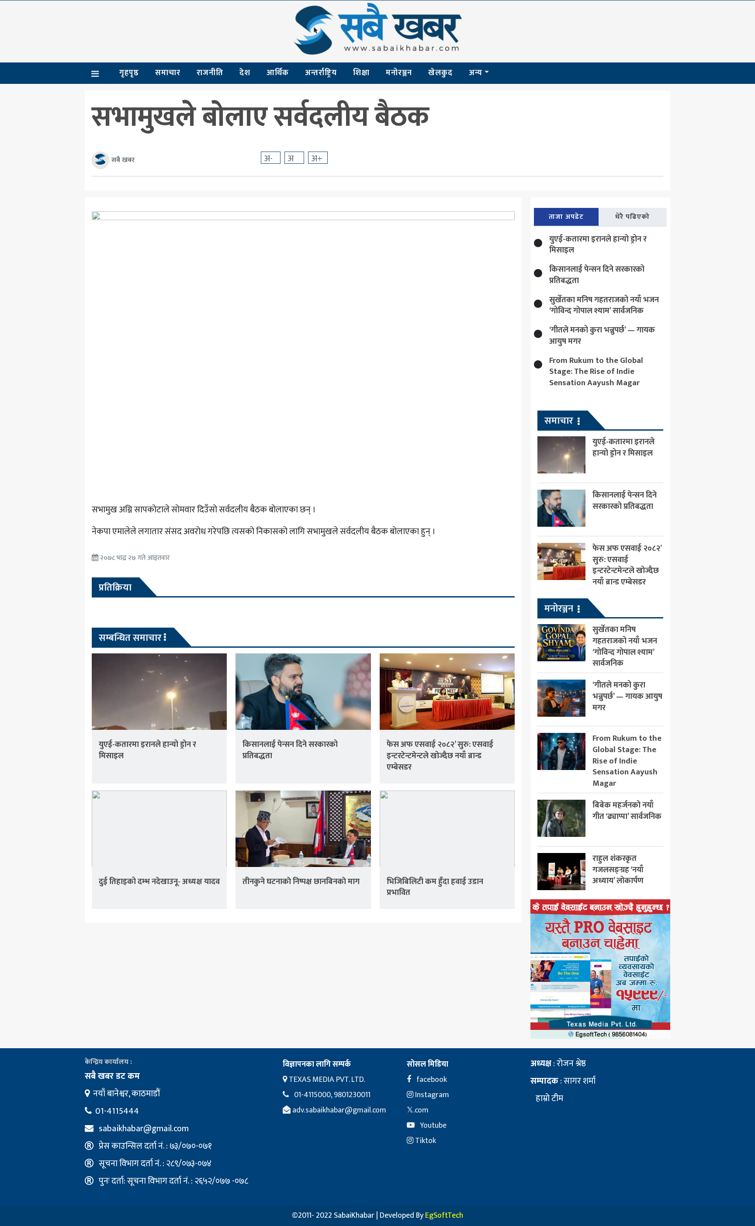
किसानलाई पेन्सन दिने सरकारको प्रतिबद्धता (290, 750)
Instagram (431, 1095)
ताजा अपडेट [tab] (566, 217)
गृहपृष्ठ (129, 72)
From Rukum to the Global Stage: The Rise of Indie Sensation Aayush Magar (596, 372)
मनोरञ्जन (399, 72)
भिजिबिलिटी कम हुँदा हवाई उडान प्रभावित (435, 887)
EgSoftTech (444, 1215)
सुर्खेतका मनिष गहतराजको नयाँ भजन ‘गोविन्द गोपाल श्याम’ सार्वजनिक (604, 305)
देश (244, 72)
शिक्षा (361, 72)
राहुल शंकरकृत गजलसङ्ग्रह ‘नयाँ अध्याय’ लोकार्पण (618, 870)
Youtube (432, 1125)
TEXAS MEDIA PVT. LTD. (326, 1079)
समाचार (167, 72)
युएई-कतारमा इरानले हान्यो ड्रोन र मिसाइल (147, 750)
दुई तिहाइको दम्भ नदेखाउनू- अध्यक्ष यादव (159, 881)
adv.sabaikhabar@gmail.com (338, 1110)
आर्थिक (278, 72)
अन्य (475, 72)
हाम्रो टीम (548, 1098)
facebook (431, 1079)
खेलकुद (440, 72)
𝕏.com (418, 1110)
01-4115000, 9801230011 (331, 1095)
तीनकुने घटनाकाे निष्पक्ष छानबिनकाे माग (301, 881)
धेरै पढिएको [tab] (632, 217)
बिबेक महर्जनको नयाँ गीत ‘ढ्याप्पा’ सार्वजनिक (626, 810)
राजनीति (210, 72)
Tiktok (424, 1140)
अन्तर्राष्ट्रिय (321, 72)
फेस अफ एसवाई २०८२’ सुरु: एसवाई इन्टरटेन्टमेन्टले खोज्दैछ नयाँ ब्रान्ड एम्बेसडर (440, 756)
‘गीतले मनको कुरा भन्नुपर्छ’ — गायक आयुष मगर (602, 335)
